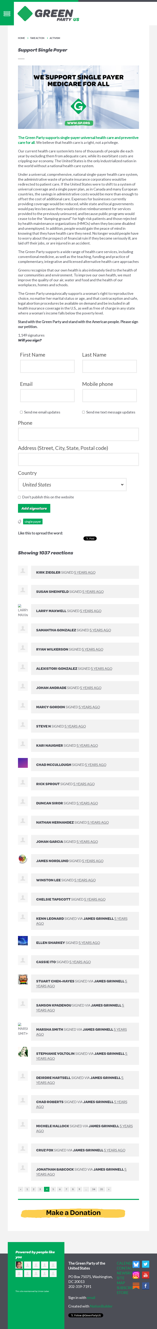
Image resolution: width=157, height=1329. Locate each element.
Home (21, 38)
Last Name (94, 354)
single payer (33, 521)
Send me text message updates (111, 412)
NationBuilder (101, 1306)
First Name (32, 354)
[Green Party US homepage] (48, 13)
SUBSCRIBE (126, 1287)
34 (93, 1189)
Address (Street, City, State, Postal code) (63, 448)
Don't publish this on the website (49, 497)
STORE (122, 1292)
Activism (55, 38)
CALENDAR (127, 1263)
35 (101, 1189)
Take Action (37, 38)
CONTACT (126, 1268)
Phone (25, 423)
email (91, 1297)
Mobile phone (97, 384)
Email (26, 384)
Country (27, 473)
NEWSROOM (128, 1273)
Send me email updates (43, 412)
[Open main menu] (7, 13)
